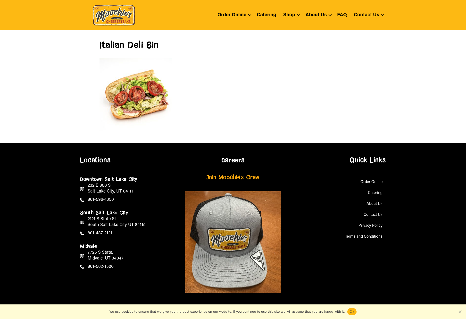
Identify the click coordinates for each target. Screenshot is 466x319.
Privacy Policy (370, 226)
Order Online (231, 15)
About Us (316, 15)
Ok (352, 311)
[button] (249, 15)
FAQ (342, 15)
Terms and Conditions (364, 237)
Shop (289, 15)
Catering (266, 15)
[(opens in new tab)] (233, 242)
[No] (460, 311)
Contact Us (366, 15)
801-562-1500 (101, 267)
